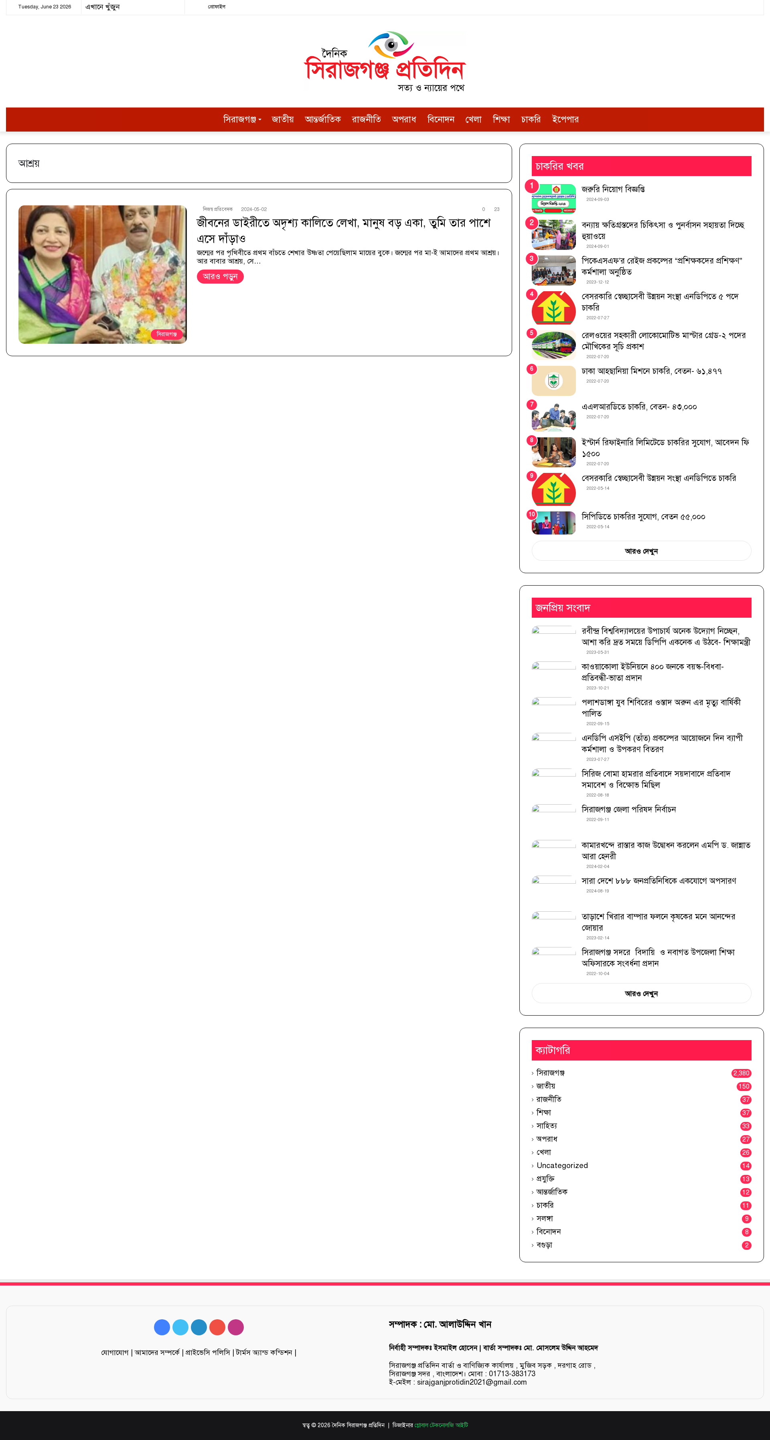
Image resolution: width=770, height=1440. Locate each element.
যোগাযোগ (115, 1352)
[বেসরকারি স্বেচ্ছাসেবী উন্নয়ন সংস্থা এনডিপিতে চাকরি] (554, 489)
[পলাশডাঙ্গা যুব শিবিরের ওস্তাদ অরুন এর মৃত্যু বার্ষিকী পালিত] (554, 712)
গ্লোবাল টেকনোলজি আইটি (441, 1425)
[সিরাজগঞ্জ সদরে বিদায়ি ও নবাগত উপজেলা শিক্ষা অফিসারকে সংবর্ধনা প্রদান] (554, 962)
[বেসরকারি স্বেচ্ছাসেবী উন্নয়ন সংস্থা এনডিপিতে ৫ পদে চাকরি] (554, 308)
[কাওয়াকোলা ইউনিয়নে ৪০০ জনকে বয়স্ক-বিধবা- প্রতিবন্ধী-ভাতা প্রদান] (554, 676)
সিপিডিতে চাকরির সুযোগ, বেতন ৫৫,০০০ (643, 517)
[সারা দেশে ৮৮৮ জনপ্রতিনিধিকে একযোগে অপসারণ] (554, 891)
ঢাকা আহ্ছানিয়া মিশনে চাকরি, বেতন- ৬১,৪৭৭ (652, 371)
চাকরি (531, 119)
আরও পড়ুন (220, 277)
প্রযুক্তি (545, 1178)
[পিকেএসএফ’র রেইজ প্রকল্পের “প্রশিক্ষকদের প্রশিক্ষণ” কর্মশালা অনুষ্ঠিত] (554, 271)
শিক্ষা (501, 119)
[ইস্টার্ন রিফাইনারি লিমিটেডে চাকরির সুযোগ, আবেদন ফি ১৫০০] (554, 452)
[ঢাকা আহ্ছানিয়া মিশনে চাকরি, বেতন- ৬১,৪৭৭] (554, 381)
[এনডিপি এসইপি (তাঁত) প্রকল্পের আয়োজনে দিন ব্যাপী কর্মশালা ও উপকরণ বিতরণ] (554, 748)
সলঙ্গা (545, 1218)
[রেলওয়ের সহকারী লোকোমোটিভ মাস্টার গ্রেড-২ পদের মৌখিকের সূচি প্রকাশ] (554, 345)
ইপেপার (565, 119)
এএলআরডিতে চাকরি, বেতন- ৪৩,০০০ (639, 407)
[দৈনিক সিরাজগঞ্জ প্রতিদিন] (385, 61)
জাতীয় (283, 119)
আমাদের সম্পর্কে (157, 1352)
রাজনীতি (366, 119)
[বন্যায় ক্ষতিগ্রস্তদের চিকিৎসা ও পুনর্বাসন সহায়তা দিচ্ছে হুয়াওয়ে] (554, 235)
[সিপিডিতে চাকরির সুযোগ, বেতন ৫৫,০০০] (554, 522)
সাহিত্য (547, 1126)
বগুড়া (544, 1245)
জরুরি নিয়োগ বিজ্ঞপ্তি (613, 190)
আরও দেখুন (641, 551)
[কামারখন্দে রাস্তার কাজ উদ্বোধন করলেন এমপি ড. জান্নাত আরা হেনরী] (554, 855)
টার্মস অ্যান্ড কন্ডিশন (264, 1352)
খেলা (474, 119)
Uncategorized (562, 1165)
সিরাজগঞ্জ (239, 119)
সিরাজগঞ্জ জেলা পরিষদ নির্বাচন (629, 810)
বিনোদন (441, 119)
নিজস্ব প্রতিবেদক (218, 209)
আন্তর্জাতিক (323, 119)
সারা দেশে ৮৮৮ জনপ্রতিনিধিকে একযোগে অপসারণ (659, 881)
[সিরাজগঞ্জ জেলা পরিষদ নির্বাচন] (554, 819)
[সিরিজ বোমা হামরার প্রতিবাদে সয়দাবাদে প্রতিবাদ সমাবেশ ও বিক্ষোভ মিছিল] (554, 784)
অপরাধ (404, 119)
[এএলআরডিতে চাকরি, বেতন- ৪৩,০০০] (554, 417)
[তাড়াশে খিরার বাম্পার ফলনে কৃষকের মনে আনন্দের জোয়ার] (554, 926)
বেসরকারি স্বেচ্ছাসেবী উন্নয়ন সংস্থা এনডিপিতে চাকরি (659, 478)
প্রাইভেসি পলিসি (208, 1352)
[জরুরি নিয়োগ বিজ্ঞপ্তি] (554, 199)
